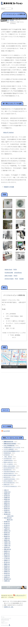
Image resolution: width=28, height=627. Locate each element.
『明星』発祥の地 (8, 456)
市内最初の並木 (7, 453)
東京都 (12, 20)
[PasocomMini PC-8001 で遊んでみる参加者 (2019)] (20, 250)
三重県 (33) (7, 538)
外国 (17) (6, 490)
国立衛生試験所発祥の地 (9, 467)
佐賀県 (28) (7, 570)
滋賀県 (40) (7, 540)
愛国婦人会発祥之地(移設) (9, 466)
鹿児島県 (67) (7, 579)
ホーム (2, 617)
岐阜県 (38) (7, 532)
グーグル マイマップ (19, 595)
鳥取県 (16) (7, 551)
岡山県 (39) (7, 555)
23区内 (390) (10, 516)
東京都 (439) (7, 514)
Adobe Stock (8, 269)
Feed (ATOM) (6, 431)
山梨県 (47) (7, 529)
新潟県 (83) (7, 521)
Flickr (16, 278)
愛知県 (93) (7, 536)
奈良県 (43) (7, 547)
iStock (15, 275)
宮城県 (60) (7, 497)
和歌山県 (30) (7, 549)
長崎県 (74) (7, 571)
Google (21, 278)
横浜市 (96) (10, 519)
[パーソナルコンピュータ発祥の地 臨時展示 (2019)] (7, 239)
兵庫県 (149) (7, 545)
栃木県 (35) (7, 507)
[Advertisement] (14, 389)
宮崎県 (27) (7, 577)
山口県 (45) (7, 558)
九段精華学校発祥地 (8, 460)
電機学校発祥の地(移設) (10, 443)
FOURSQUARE (9, 272)
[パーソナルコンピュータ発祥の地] (7, 208)
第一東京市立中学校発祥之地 (10, 486)
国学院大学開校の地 (8, 481)
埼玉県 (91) (7, 510)
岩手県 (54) (7, 495)
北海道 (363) (7, 492)
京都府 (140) (7, 542)
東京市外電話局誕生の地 (9, 482)
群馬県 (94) (7, 508)
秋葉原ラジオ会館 (9, 187)
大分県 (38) (7, 575)
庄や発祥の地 (7, 455)
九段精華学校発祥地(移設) (9, 479)
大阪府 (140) (7, 544)
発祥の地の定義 (5, 620)
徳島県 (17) (7, 560)
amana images (9, 278)
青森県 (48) (7, 494)
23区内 (7, 20)
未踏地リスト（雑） (9, 607)
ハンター (3, 621)
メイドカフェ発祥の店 (9, 449)
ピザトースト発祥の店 (8, 464)
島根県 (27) (7, 553)
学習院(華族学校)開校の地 (9, 471)
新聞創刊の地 (6, 484)
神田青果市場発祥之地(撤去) (10, 475)
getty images (8, 275)
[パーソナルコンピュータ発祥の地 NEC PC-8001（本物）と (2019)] (7, 250)
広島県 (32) (7, 556)
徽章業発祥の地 (7, 477)
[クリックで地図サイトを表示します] (14, 357)
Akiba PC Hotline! (8, 132)
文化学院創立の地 (7, 458)
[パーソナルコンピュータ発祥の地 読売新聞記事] (20, 260)
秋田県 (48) (7, 499)
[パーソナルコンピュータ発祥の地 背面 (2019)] (20, 239)
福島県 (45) (7, 503)
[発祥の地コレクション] (12, 4)
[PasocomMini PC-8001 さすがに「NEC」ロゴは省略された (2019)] (7, 260)
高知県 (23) (7, 566)
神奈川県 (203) (8, 518)
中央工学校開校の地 (9, 445)
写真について (4, 623)
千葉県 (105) (7, 512)
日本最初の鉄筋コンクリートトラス (12, 447)
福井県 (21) (7, 527)
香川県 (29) (7, 562)
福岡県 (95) (7, 568)
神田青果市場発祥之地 (9, 473)
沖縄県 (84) (7, 581)
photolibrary (18, 272)
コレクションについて (6, 618)
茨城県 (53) (7, 505)
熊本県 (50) (7, 573)
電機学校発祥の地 (8, 441)
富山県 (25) (7, 523)
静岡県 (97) (7, 534)
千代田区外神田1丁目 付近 (10, 367)
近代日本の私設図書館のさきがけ (12, 451)
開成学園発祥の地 (7, 469)
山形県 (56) (7, 501)
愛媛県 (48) (7, 564)
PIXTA (15, 269)
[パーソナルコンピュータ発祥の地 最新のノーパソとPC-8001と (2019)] (20, 229)
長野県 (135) (7, 531)
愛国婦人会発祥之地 (8, 462)
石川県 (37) (7, 525)
